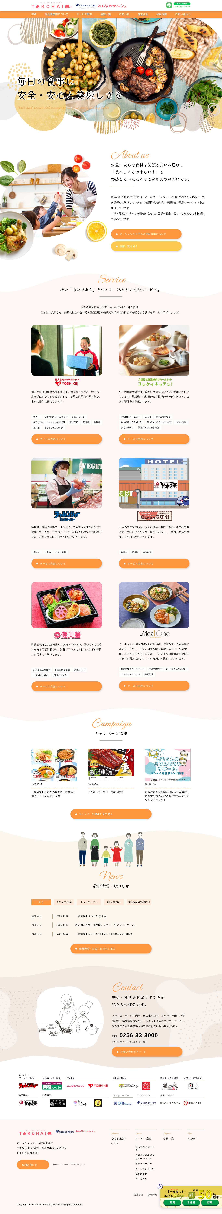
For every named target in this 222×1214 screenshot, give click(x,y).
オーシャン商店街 (144, 1168)
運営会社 (143, 14)
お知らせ (124, 14)
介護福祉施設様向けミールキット (144, 1156)
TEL (135, 1036)
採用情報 (161, 14)
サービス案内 (143, 1138)
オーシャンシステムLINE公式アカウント (68, 1165)
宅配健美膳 (141, 1173)
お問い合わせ (183, 14)
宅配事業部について (56, 14)
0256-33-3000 (30, 1153)
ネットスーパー (143, 1163)
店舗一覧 (105, 14)
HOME (34, 14)
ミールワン (141, 1179)
